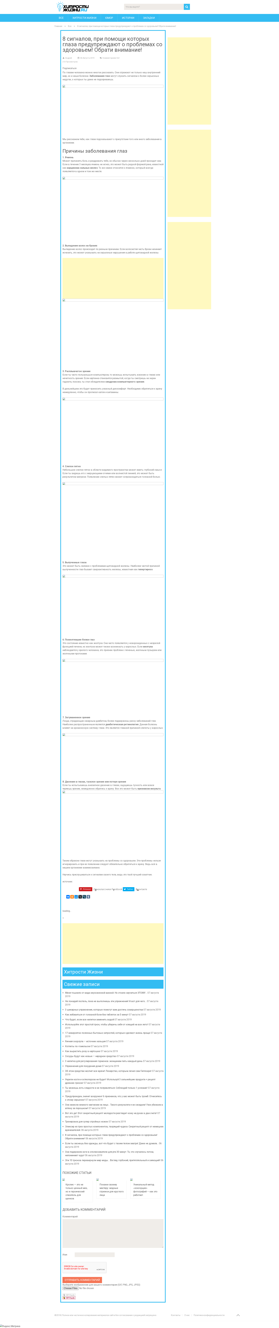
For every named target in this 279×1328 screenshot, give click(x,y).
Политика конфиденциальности (209, 1315)
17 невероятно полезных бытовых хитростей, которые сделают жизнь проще (107, 1033)
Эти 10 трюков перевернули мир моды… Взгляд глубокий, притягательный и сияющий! (112, 1160)
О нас (187, 1315)
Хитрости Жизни (84, 17)
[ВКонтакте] (68, 897)
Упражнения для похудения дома (83, 1066)
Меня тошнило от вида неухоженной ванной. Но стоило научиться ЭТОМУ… (106, 992)
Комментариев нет (111, 58)
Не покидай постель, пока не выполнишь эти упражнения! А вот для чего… (105, 1001)
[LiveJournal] (84, 897)
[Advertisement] (112, 278)
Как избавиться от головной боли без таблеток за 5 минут (96, 1014)
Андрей (68, 58)
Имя (64, 1254)
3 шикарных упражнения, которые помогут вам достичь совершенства (104, 1009)
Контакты (175, 1315)
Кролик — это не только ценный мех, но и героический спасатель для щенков (76, 1191)
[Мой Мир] (76, 897)
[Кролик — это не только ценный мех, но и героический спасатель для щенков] (77, 1179)
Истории (128, 17)
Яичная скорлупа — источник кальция (85, 1041)
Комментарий (70, 1216)
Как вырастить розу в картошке (82, 1051)
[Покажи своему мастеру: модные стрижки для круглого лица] (111, 1179)
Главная (58, 26)
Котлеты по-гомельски (77, 1046)
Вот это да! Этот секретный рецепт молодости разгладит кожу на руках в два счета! (111, 1113)
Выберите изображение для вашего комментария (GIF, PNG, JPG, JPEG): (101, 1284)
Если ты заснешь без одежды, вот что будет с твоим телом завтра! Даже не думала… (111, 1143)
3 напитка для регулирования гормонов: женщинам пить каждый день (103, 1061)
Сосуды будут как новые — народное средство (90, 1056)
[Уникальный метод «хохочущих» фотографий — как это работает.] (145, 1179)
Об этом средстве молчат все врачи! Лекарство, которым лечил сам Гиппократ (108, 1071)
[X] (80, 897)
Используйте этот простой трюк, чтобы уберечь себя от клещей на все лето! (106, 1024)
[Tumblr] (88, 897)
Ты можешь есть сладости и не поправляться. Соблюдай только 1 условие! (106, 1088)
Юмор (109, 17)
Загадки (149, 17)
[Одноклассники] (72, 897)
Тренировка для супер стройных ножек (86, 1121)
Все (61, 17)
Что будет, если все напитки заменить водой (89, 1019)
